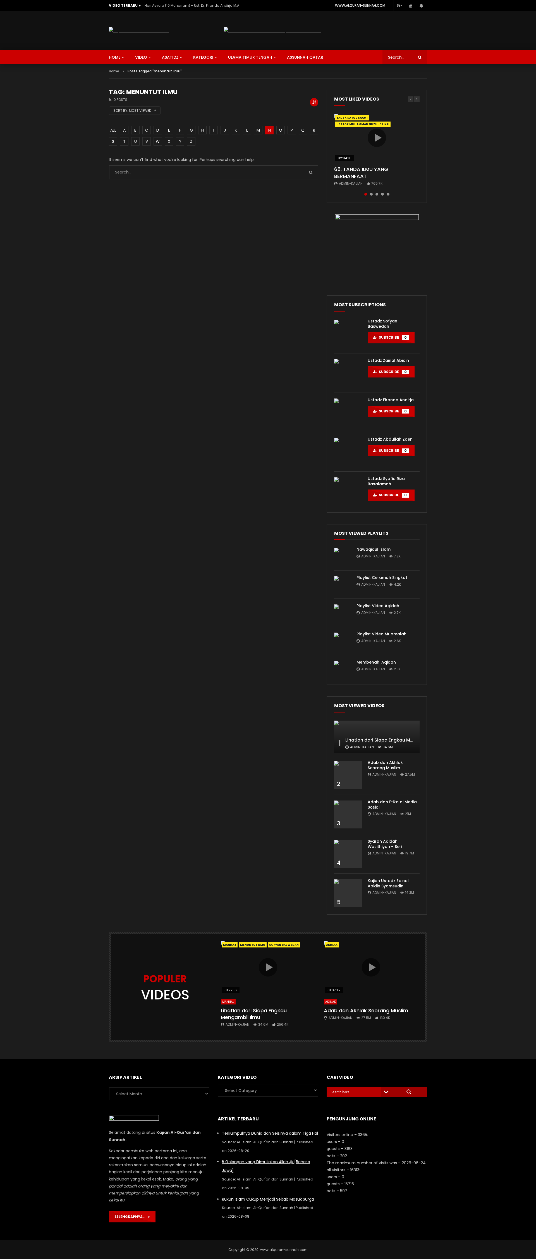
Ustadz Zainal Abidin (388, 360)
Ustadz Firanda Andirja (391, 400)
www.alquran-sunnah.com (360, 5)
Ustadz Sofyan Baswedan (382, 323)
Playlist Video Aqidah (377, 606)
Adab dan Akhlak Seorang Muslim (385, 765)
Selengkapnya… (131, 1216)
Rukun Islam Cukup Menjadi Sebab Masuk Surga (268, 1199)
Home (114, 71)
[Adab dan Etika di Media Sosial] (348, 814)
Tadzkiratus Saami (351, 118)
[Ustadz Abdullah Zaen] (348, 452)
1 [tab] (365, 194)
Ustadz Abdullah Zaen (390, 439)
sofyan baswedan (284, 945)
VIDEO (141, 57)
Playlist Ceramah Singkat (381, 577)
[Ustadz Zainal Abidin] (348, 373)
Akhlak (330, 1002)
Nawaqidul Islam (373, 549)
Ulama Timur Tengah (250, 57)
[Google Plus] (399, 5)
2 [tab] (371, 194)
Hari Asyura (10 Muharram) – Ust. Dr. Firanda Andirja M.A (192, 5)
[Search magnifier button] (409, 1092)
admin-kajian (351, 183)
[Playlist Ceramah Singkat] (342, 584)
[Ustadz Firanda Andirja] (348, 412)
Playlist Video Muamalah (381, 634)
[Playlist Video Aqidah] (342, 612)
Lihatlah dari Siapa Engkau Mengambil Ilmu (393, 740)
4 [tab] (382, 194)
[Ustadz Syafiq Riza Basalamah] (348, 491)
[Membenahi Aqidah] (342, 669)
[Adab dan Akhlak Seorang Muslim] (348, 775)
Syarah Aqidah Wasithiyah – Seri (385, 843)
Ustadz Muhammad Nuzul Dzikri (362, 124)
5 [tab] (388, 194)
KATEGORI (203, 57)
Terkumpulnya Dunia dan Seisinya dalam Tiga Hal (270, 1133)
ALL (113, 130)
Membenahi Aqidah (376, 662)
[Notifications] (421, 5)
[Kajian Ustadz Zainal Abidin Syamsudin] (348, 893)
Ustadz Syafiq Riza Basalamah (386, 481)
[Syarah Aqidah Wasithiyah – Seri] (348, 854)
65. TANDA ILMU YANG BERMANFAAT (361, 172)
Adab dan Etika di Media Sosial (392, 804)
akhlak (332, 945)
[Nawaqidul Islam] (342, 556)
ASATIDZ (170, 57)
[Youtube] (410, 5)
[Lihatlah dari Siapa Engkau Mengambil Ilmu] (377, 737)
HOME (114, 57)
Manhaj (229, 945)
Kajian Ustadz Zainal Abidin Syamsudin (388, 883)
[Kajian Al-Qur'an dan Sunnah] (139, 30)
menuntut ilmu (252, 945)
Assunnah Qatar (305, 57)
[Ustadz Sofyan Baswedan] (348, 334)
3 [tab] (376, 194)
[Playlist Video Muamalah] (342, 641)
